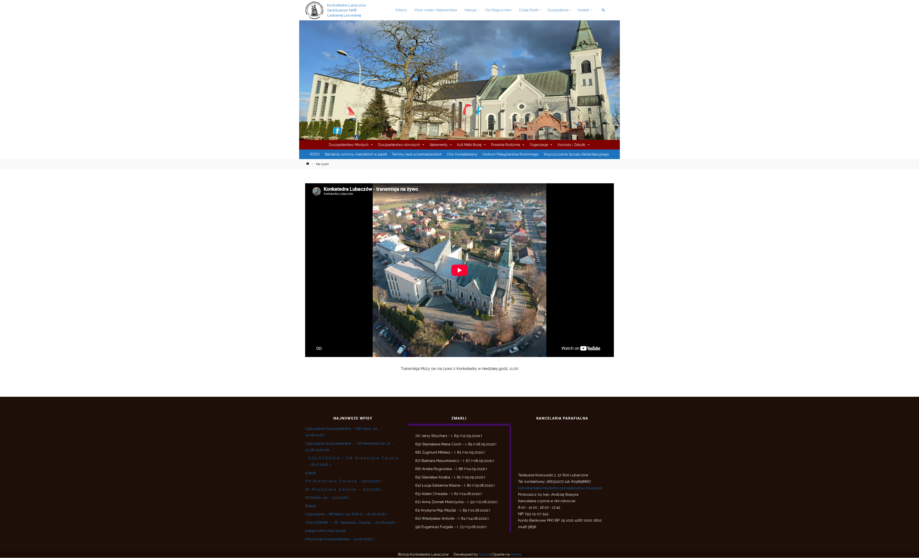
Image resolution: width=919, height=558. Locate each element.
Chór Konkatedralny (462, 154)
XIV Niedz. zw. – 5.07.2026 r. (327, 497)
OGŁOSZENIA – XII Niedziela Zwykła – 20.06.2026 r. (351, 522)
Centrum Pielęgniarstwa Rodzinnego (510, 154)
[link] (603, 10)
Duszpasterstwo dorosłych (399, 145)
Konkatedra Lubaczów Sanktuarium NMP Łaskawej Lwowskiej (346, 10)
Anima (516, 554)
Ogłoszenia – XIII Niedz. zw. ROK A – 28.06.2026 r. (346, 514)
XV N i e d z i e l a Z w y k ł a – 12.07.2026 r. (343, 489)
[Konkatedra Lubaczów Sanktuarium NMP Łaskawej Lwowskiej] (314, 10)
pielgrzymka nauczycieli (325, 531)
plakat (310, 473)
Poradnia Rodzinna (505, 145)
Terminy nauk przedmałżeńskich (417, 154)
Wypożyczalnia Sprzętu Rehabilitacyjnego (576, 154)
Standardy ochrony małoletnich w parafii (356, 154)
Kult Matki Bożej (469, 145)
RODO (315, 154)
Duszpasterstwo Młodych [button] (349, 145)
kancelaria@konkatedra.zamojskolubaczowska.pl (560, 488)
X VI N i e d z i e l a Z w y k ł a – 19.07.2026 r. (343, 481)
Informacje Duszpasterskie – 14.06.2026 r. (339, 539)
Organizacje (539, 145)
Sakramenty (439, 145)
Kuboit (484, 554)
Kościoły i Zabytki (571, 145)
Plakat (310, 506)
